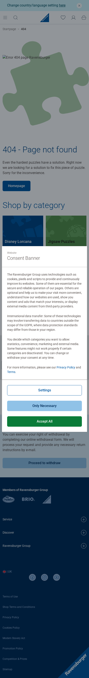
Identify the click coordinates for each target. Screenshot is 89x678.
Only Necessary (44, 406)
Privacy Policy (66, 367)
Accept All (44, 421)
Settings (44, 390)
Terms (11, 372)
